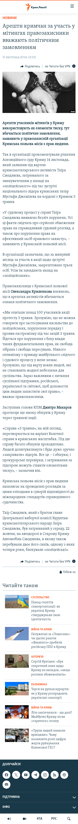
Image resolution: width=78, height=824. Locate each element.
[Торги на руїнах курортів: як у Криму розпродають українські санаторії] (17, 688)
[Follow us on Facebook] (6, 775)
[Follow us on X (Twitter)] (16, 775)
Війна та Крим (41, 629)
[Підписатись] (6, 784)
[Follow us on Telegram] (35, 775)
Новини (9, 18)
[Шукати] (69, 819)
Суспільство (40, 597)
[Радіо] (9, 819)
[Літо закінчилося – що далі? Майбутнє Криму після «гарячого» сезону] (17, 712)
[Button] (30, 66)
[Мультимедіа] (24, 819)
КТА (39, 818)
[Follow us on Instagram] (45, 775)
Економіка (39, 684)
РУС (54, 818)
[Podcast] (64, 775)
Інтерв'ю (37, 657)
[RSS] (54, 775)
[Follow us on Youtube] (26, 775)
